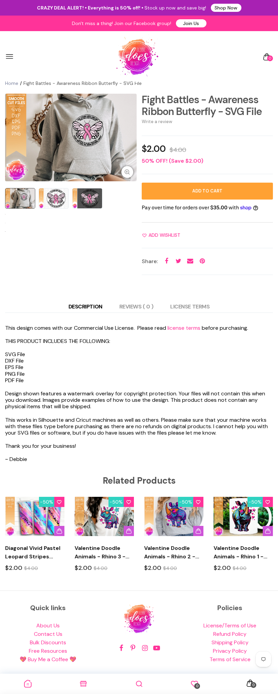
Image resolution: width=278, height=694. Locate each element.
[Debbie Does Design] (137, 57)
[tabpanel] (71, 137)
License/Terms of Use (229, 625)
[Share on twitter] (178, 261)
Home (11, 83)
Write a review (157, 121)
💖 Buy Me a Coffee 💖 (48, 659)
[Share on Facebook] (166, 261)
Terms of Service (230, 659)
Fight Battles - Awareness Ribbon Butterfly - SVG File (202, 105)
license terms (183, 327)
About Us (48, 625)
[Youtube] (157, 648)
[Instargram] (145, 648)
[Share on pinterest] (202, 261)
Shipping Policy (230, 642)
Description (85, 306)
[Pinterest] (133, 648)
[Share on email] (190, 261)
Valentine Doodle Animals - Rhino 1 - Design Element (238, 553)
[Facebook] (121, 648)
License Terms (190, 306)
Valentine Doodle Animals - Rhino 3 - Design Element (100, 553)
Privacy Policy (230, 650)
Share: (150, 261)
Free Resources (48, 650)
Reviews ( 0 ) (136, 306)
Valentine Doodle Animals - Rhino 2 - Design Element (169, 553)
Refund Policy (229, 634)
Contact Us (48, 634)
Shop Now (226, 8)
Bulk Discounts (48, 642)
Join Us (191, 23)
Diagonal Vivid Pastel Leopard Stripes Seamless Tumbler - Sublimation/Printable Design (34, 553)
